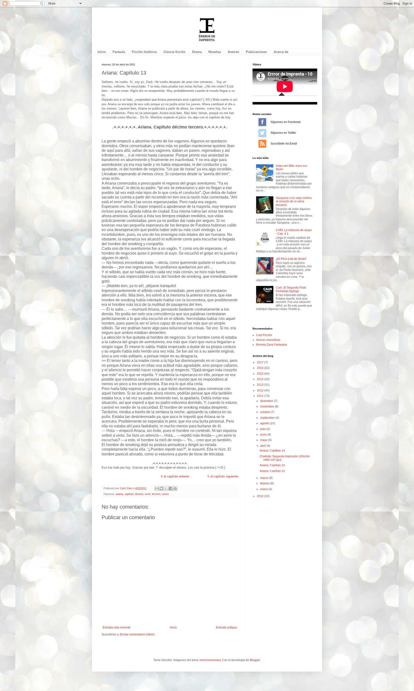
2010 (260, 496)
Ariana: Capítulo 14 (272, 450)
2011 (260, 396)
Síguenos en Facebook (262, 122)
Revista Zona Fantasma (271, 344)
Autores (233, 52)
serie (147, 494)
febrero (265, 483)
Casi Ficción (264, 335)
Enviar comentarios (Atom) (137, 634)
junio (263, 434)
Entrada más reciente (117, 627)
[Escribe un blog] (161, 488)
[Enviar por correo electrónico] (157, 488)
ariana (119, 494)
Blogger (255, 660)
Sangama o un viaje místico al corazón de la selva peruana (294, 201)
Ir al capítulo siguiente (222, 476)
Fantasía (119, 52)
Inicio (102, 52)
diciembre (267, 401)
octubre (265, 412)
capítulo (128, 494)
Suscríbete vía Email (262, 143)
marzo (264, 478)
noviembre (267, 406)
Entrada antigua (226, 627)
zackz (165, 494)
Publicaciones (256, 52)
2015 (260, 373)
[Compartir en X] (166, 488)
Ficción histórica (144, 52)
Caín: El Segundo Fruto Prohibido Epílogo (291, 289)
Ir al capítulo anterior (175, 476)
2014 (260, 379)
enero (264, 489)
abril (263, 445)
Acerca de (281, 52)
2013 (260, 384)
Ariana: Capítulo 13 (272, 465)
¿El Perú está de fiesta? (291, 259)
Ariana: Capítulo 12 (272, 471)
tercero (156, 494)
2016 (260, 368)
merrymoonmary (210, 660)
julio (263, 429)
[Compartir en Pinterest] (175, 488)
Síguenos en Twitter (262, 133)
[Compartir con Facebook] (170, 488)
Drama (197, 52)
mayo (264, 440)
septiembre (268, 417)
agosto (265, 423)
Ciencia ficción (174, 52)
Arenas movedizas (268, 340)
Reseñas (214, 52)
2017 (260, 362)
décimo (139, 494)
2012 (260, 390)
